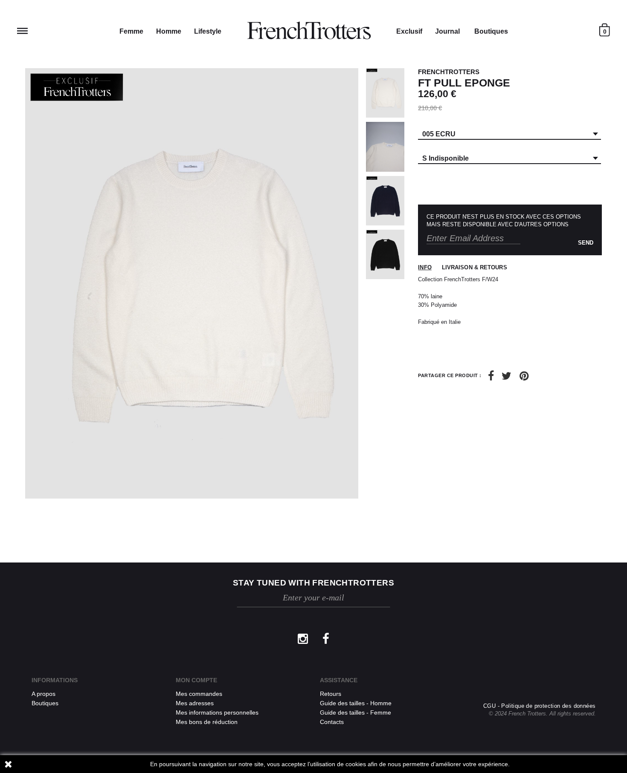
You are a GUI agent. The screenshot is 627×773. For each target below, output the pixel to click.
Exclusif (409, 31)
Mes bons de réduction (207, 721)
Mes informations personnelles (217, 712)
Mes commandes (199, 693)
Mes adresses (195, 703)
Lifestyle (207, 31)
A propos (43, 693)
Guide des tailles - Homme (356, 703)
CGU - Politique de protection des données (539, 706)
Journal (447, 31)
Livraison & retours (474, 267)
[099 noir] (385, 254)
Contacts (332, 721)
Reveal (22, 31)
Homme (168, 31)
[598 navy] (385, 200)
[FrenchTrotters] (309, 30)
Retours (330, 693)
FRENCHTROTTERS (448, 71)
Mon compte (196, 680)
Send (585, 242)
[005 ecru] (385, 93)
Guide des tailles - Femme (355, 712)
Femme (131, 31)
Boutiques (491, 31)
